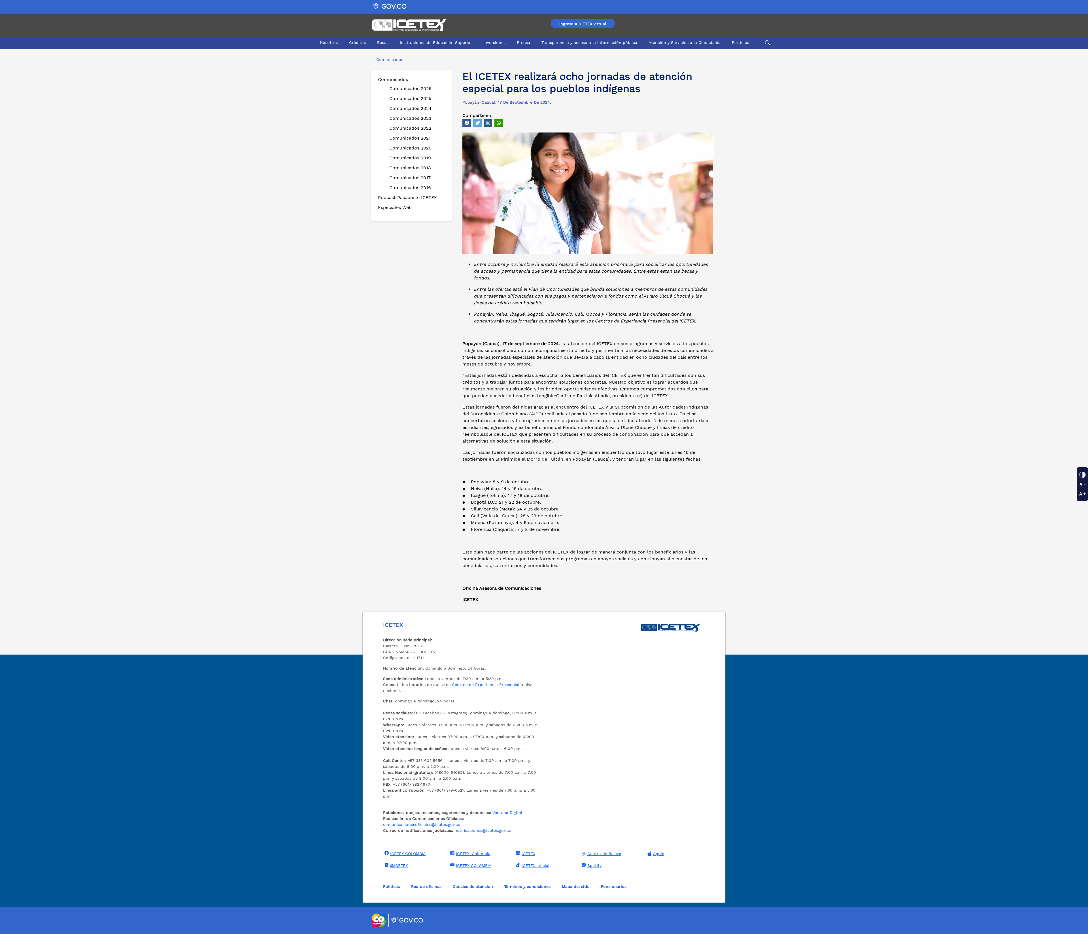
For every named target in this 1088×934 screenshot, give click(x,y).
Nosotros (329, 42)
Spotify (594, 865)
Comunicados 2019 (410, 158)
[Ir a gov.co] (390, 6)
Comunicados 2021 (410, 138)
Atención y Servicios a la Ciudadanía (685, 42)
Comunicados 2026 (410, 88)
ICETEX (528, 853)
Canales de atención (473, 886)
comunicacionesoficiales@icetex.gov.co (421, 824)
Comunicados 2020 (410, 148)
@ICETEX (399, 865)
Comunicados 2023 (410, 118)
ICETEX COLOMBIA (408, 853)
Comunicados (393, 79)
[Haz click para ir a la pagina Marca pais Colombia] (379, 920)
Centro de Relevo (604, 853)
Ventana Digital (507, 812)
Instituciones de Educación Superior (436, 42)
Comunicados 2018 (410, 167)
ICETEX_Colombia (473, 853)
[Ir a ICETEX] (409, 25)
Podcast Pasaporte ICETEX (407, 197)
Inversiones (494, 42)
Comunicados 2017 (410, 177)
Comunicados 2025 (410, 98)
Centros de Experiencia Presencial (485, 684)
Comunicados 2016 (410, 187)
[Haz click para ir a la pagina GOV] (407, 920)
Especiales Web (395, 207)
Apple (658, 853)
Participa (740, 42)
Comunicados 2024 (410, 108)
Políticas (391, 886)
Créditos (357, 42)
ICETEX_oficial (535, 865)
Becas (382, 42)
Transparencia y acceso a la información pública (589, 42)
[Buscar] (767, 43)
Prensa (523, 42)
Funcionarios (613, 886)
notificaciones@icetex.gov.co (482, 830)
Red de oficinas (426, 886)
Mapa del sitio (576, 886)
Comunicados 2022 (410, 128)
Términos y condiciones (527, 886)
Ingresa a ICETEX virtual (582, 24)
